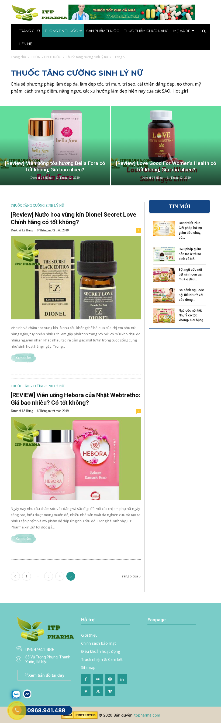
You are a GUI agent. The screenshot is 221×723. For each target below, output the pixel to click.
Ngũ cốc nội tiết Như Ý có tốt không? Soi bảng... (192, 315)
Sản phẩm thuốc (102, 31)
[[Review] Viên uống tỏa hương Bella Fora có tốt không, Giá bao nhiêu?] (55, 145)
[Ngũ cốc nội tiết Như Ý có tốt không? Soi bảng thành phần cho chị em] (164, 315)
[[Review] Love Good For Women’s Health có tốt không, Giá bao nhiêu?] (166, 145)
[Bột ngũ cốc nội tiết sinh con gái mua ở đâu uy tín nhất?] (164, 274)
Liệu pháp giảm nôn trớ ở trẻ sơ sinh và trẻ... (190, 254)
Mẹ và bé (181, 31)
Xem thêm (23, 358)
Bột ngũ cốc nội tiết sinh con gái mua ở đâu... (190, 274)
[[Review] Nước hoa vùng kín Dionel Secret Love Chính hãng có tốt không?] (76, 277)
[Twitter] (98, 691)
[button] (203, 31)
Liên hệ (25, 43)
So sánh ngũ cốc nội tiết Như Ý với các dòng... (191, 295)
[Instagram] (110, 679)
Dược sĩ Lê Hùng (41, 177)
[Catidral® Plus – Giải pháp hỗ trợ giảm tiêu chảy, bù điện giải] (164, 228)
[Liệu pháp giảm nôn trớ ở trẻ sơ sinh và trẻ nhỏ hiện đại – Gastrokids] (164, 254)
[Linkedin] (122, 679)
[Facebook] (86, 679)
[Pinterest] (86, 691)
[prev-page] (15, 576)
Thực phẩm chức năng (146, 31)
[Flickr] (98, 679)
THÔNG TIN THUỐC (61, 31)
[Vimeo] (110, 691)
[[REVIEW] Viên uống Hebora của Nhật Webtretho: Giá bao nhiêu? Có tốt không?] (76, 458)
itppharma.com (146, 715)
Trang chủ (29, 31)
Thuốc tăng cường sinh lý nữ (87, 57)
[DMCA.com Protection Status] (79, 717)
